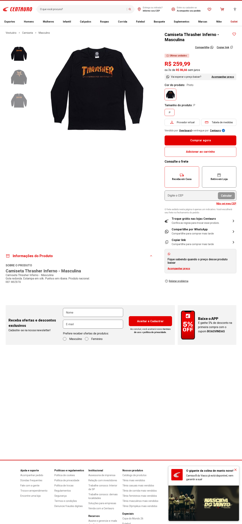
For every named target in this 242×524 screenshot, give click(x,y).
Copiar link (223, 47)
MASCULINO (44, 32)
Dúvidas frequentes (31, 480)
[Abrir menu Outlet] (239, 22)
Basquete (159, 21)
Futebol (140, 21)
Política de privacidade (66, 480)
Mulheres (48, 21)
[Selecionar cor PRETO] (170, 94)
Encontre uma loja (30, 495)
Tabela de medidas (222, 122)
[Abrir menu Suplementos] (191, 22)
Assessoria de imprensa (101, 475)
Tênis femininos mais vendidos (139, 495)
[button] (182, 177)
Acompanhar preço (223, 76)
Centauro (215, 130)
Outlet (234, 21)
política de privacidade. (155, 332)
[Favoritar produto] (234, 34)
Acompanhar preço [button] (179, 268)
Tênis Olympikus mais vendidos (139, 506)
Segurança (60, 495)
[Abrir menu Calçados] (93, 22)
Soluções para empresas (102, 503)
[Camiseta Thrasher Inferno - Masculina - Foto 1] (19, 54)
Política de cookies (64, 475)
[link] (200, 231)
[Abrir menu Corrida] (128, 22)
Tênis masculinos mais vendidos (140, 501)
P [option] (169, 112)
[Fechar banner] (235, 470)
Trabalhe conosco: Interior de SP (102, 487)
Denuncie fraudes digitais (68, 506)
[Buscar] (129, 9)
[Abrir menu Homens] (35, 22)
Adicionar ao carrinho (200, 151)
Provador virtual (186, 122)
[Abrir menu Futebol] (146, 22)
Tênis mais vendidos (133, 480)
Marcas (202, 21)
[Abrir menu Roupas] (110, 22)
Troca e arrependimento (33, 490)
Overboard (185, 130)
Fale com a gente (30, 485)
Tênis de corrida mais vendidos (139, 490)
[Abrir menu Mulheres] (55, 22)
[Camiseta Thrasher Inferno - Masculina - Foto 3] (19, 100)
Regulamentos (62, 490)
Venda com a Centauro (101, 508)
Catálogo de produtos (134, 475)
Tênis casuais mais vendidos (138, 485)
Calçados (85, 21)
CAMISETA (27, 32)
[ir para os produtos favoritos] (209, 9)
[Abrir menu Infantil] (72, 22)
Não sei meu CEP (226, 203)
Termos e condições (65, 501)
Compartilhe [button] (202, 47)
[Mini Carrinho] (222, 9)
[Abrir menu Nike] (223, 22)
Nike (219, 21)
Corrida (122, 21)
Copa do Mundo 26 (132, 518)
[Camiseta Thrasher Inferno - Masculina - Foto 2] (19, 77)
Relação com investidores (102, 480)
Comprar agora (200, 140)
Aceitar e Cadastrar (150, 321)
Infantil (67, 21)
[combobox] (82, 9)
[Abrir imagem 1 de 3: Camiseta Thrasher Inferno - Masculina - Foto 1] (97, 88)
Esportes (9, 21)
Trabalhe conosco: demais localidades (103, 496)
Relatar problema (178, 281)
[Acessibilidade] (235, 9)
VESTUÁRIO (11, 32)
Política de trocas (64, 485)
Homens (29, 21)
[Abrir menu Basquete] (166, 22)
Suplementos (181, 21)
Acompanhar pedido (31, 475)
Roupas (104, 21)
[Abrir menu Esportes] (16, 22)
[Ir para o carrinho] (222, 9)
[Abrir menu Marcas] (209, 22)
